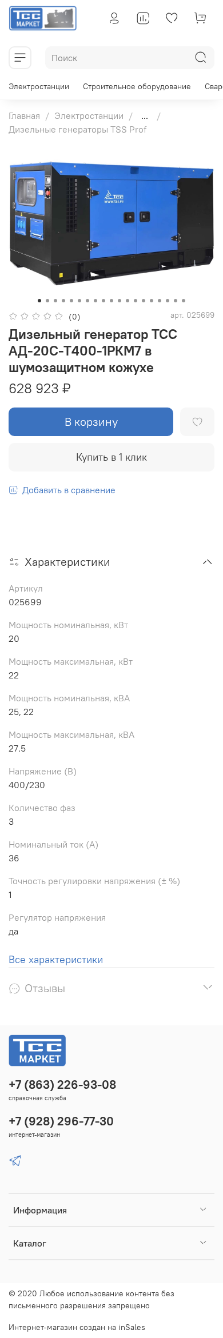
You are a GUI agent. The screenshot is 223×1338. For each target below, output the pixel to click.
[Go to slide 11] (119, 300)
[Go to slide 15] (151, 300)
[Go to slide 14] (143, 300)
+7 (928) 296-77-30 (61, 1121)
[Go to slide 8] (95, 300)
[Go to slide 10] (111, 300)
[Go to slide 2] (47, 300)
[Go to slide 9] (103, 300)
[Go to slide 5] (71, 300)
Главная (24, 115)
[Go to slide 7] (87, 300)
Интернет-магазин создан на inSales (77, 1327)
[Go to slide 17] (167, 300)
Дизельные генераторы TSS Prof (77, 129)
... (144, 115)
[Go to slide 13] (135, 300)
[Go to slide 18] (175, 300)
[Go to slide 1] (39, 300)
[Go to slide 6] (79, 300)
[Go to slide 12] (127, 300)
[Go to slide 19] (183, 300)
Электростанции (39, 86)
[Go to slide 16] (159, 300)
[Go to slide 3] (55, 300)
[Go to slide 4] (63, 300)
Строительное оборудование (137, 86)
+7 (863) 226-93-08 (62, 1084)
